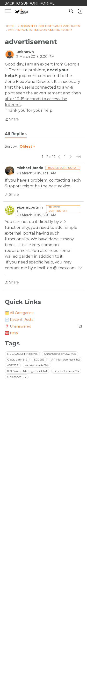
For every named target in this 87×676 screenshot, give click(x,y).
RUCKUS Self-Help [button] (22, 353)
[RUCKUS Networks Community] (22, 11)
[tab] (15, 134)
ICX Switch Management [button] (27, 371)
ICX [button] (39, 359)
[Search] (71, 11)
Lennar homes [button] (66, 371)
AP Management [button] (65, 359)
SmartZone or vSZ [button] (60, 353)
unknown (25, 52)
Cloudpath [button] (17, 359)
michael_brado (29, 168)
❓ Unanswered (43, 326)
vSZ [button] (12, 365)
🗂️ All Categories (19, 313)
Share (12, 119)
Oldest (26, 146)
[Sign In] (80, 11)
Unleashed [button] (16, 377)
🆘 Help (11, 333)
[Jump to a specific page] (78, 157)
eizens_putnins (29, 209)
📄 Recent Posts (19, 319)
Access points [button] (37, 365)
